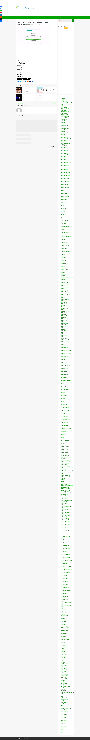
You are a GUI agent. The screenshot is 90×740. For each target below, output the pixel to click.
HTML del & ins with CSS (65, 466)
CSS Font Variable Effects (65, 294)
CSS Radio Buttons (64, 369)
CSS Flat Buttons (64, 288)
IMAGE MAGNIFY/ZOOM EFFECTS (67, 485)
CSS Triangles (63, 421)
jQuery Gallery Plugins (65, 563)
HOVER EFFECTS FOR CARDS (66, 457)
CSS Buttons (63, 254)
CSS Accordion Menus (65, 222)
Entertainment (63, 431)
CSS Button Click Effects (65, 250)
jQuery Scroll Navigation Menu (66, 602)
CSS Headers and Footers (65, 311)
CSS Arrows (63, 229)
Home (18, 17)
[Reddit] (1, 17)
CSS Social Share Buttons (65, 389)
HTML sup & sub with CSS (65, 476)
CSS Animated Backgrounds (66, 225)
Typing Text (63, 705)
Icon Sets (62, 481)
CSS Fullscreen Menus (65, 299)
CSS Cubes (63, 275)
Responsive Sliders (64, 678)
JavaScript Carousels (64, 504)
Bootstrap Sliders (64, 185)
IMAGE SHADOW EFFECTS (65, 488)
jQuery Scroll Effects (64, 601)
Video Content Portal (64, 718)
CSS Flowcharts (63, 293)
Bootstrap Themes (64, 193)
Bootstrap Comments (64, 137)
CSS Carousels (63, 260)
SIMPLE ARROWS (64, 683)
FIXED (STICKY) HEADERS (65, 434)
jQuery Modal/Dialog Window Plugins (67, 583)
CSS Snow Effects (64, 386)
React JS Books (63, 651)
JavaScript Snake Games (65, 522)
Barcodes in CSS (64, 117)
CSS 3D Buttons (63, 219)
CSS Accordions (63, 223)
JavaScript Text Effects (65, 530)
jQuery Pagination (64, 589)
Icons (62, 482)
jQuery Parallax (63, 593)
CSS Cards (62, 259)
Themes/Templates (59, 17)
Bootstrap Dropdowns (65, 145)
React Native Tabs (64, 656)
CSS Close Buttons (64, 268)
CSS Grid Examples (64, 308)
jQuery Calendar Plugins (65, 540)
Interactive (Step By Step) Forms (66, 492)
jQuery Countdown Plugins (65, 552)
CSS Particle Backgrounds (65, 365)
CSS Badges (63, 238)
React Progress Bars (64, 660)
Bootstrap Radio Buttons (65, 178)
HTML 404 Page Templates (66, 460)
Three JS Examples (64, 699)
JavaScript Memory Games (65, 512)
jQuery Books (63, 537)
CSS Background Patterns (65, 232)
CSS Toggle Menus (64, 415)
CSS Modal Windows (64, 348)
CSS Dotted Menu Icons (65, 281)
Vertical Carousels (64, 712)
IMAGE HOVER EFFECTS (65, 484)
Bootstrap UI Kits (64, 199)
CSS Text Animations (64, 403)
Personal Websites (64, 638)
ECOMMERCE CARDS (64, 427)
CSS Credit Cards (64, 274)
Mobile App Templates (65, 620)
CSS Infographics (64, 324)
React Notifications (64, 657)
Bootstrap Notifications (65, 165)
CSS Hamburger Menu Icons (66, 309)
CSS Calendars (63, 257)
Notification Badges (64, 630)
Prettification (63, 642)
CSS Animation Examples (65, 226)
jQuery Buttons (63, 539)
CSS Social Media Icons (65, 387)
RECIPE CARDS (63, 677)
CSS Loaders (63, 333)
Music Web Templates (65, 626)
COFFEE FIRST (25, 95)
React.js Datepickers (64, 669)
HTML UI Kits (63, 478)
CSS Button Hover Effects (65, 251)
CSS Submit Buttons (64, 395)
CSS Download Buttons (65, 282)
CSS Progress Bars (64, 368)
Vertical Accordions (64, 711)
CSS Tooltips (63, 418)
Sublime (51, 17)
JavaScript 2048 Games (65, 498)
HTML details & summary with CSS (67, 467)
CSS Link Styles (63, 329)
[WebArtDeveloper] (25, 9)
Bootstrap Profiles (64, 173)
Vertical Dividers (64, 714)
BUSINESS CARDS (64, 202)
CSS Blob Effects (64, 239)
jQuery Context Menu (64, 551)
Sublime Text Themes (64, 694)
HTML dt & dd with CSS (65, 469)
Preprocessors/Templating (65, 641)
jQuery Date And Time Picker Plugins (67, 555)
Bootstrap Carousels (64, 132)
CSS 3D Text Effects (64, 220)
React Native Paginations (65, 654)
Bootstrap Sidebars (64, 184)
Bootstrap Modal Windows (65, 160)
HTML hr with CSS (64, 473)
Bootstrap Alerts (64, 126)
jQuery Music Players (64, 584)
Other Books (63, 635)
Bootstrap (45, 17)
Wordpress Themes (64, 733)
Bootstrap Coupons (64, 141)
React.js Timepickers (64, 674)
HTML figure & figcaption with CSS (67, 470)
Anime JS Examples (64, 107)
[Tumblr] (1, 19)
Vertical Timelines (64, 717)
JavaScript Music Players (65, 515)
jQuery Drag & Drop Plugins (65, 557)
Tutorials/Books (68, 17)
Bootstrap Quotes (64, 176)
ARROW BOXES (63, 110)
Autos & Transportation (65, 116)
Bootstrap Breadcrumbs (65, 128)
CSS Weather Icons (64, 422)
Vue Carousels (63, 721)
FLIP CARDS (63, 436)
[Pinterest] (1, 13)
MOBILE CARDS (63, 621)
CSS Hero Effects (64, 312)
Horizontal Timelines (64, 452)
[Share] (1, 21)
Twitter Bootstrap (64, 703)
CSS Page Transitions (64, 357)
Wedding (62, 732)
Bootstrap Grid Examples (65, 151)
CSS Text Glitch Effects (65, 407)
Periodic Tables (63, 636)
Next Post (53, 103)
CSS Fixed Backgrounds (65, 287)
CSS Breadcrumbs (64, 248)
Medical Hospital (64, 617)
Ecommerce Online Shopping (66, 428)
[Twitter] (1, 8)
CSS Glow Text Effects (65, 303)
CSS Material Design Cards (65, 341)
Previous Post (20, 103)
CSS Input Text (63, 326)
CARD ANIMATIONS (64, 203)
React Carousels (64, 648)
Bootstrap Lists (63, 156)
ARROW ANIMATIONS (65, 108)
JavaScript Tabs (63, 527)
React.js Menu (63, 671)
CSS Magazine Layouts (65, 336)
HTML (39, 17)
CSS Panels (63, 360)
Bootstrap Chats (63, 134)
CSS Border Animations (65, 244)
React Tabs (63, 662)
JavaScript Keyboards (65, 510)
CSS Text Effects (64, 404)
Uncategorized (63, 706)
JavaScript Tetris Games (65, 528)
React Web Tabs (64, 665)
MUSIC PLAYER (46, 87)
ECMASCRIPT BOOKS (65, 425)
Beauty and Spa (63, 120)
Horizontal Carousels (64, 448)
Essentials (62, 433)
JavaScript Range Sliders (65, 521)
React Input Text (63, 650)
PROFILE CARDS (64, 645)
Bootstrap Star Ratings (65, 187)
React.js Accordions (64, 666)
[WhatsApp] (1, 11)
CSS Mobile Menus (64, 347)
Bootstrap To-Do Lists (65, 196)
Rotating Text (63, 680)
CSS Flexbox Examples (65, 290)
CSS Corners (63, 272)
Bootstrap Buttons (64, 129)
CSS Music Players (64, 351)
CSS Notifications (64, 354)
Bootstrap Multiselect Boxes (66, 162)
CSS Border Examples (65, 245)
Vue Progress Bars (64, 727)
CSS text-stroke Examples (65, 410)
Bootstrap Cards (64, 131)
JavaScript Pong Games (65, 518)
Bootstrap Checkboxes (65, 135)
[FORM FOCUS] (40, 100)
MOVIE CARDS (63, 624)
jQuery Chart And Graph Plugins (66, 545)
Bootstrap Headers (64, 153)
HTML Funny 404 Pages (65, 472)
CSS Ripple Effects (64, 374)
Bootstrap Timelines (64, 194)
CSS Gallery (63, 300)
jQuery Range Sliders (64, 599)
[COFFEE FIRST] (19, 100)
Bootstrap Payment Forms (65, 170)
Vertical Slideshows (64, 715)
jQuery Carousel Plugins (65, 543)
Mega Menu (63, 618)
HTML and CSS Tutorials (65, 464)
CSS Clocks (63, 266)
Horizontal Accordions (65, 446)
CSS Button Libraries (64, 253)
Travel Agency (63, 702)
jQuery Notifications (64, 586)
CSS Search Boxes (64, 377)
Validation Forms (64, 709)
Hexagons (62, 445)
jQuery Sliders (63, 609)
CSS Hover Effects (64, 320)
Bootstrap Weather (64, 200)
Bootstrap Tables (64, 188)
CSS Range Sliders (64, 371)
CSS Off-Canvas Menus (65, 356)
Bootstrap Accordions (64, 125)
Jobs (61, 533)
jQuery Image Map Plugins (65, 570)
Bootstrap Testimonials (65, 191)
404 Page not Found (64, 101)
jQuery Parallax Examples (65, 595)
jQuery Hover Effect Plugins (66, 566)
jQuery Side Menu (64, 608)
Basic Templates (64, 119)
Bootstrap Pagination (64, 169)
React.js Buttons (63, 668)
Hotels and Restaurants (65, 454)
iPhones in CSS (63, 495)
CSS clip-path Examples (65, 265)
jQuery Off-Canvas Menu (65, 587)
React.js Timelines (64, 672)
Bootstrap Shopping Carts (65, 182)
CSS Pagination (63, 359)
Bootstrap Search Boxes (65, 179)
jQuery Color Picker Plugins (66, 548)
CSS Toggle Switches (64, 416)
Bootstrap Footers (64, 147)
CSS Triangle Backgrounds (65, 419)
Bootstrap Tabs (63, 190)
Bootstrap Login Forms (65, 157)
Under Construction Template (66, 708)
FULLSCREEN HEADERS (65, 440)
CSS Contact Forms (64, 271)
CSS (21, 17)
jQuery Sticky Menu (64, 611)
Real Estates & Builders (65, 675)
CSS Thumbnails (64, 412)
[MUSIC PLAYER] (40, 93)
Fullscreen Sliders (64, 442)
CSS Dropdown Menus (65, 284)
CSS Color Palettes (64, 269)
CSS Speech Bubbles (64, 390)
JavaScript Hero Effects (65, 507)
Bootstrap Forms (64, 148)
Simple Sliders (63, 687)
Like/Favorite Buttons (64, 615)
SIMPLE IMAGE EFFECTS (65, 686)
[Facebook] (1, 6)
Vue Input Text (63, 723)
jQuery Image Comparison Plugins (67, 567)
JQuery (27, 17)
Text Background (64, 697)
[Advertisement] (55, 8)
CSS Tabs (62, 401)
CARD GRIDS (63, 205)
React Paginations (64, 659)
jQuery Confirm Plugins (65, 549)
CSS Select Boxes (64, 378)
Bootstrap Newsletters (65, 163)
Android (62, 104)
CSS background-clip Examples (66, 236)
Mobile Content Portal (65, 623)
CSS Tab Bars (63, 398)
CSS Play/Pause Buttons (65, 366)
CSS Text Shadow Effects (65, 409)
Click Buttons (63, 211)
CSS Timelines (63, 413)
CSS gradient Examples (65, 306)
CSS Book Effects (64, 242)
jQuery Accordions (64, 534)
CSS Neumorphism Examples (66, 353)
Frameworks (63, 439)
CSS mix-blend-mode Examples (66, 345)
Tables (62, 696)
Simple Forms (63, 684)
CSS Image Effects (64, 323)
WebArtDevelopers (30, 24)
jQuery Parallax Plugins (65, 596)
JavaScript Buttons (64, 503)
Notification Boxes (64, 632)
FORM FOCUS (46, 95)
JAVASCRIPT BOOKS (64, 501)
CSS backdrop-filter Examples (66, 231)
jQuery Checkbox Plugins (65, 546)
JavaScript (33, 17)
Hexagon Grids (63, 443)
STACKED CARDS (64, 690)
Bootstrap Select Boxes (65, 181)
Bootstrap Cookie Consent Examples (67, 138)
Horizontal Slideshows (65, 451)
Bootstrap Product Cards (65, 172)
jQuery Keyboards (64, 575)
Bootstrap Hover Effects (65, 154)
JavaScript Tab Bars (64, 525)
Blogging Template (64, 123)
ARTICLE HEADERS (64, 114)
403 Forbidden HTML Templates (66, 99)
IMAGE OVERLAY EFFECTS (65, 487)
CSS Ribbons (63, 372)
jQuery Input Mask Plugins (65, 572)
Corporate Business (64, 216)
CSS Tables (63, 400)
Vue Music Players (64, 724)
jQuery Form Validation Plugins (66, 560)
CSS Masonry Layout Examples (66, 339)
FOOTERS (62, 437)
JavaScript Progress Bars (26, 20)
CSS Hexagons (63, 314)
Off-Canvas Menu (64, 633)
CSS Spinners (63, 392)
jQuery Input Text (64, 573)
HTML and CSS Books (65, 463)
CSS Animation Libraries (65, 228)
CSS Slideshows (64, 384)
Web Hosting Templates (65, 730)
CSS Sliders (63, 383)
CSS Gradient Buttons (64, 305)
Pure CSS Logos (64, 647)
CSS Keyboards (63, 327)
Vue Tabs (62, 729)
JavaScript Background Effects (66, 500)
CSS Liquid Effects (64, 330)
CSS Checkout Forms (64, 263)
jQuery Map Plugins (64, 578)
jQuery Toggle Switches (65, 614)
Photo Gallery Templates (65, 639)
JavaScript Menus (64, 513)
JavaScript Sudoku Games (65, 524)
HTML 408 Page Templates (66, 461)
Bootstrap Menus (64, 159)
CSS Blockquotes (64, 241)
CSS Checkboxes (64, 262)
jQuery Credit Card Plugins (65, 554)
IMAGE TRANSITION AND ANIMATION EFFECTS (65, 491)
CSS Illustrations (64, 321)
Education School (64, 430)
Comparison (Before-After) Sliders (67, 213)
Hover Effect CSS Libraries (65, 455)
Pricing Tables (63, 644)
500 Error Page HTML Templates (67, 102)
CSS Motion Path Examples (66, 350)
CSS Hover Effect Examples (66, 318)
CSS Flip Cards (63, 291)
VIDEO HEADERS (64, 720)
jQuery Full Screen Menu (65, 561)
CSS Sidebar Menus (64, 381)
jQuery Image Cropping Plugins (66, 569)
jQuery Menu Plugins (64, 581)
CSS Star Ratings (64, 393)
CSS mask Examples (64, 338)
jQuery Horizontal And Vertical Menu (67, 564)
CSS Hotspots (63, 317)
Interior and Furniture (64, 494)
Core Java (62, 214)
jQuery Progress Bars (64, 598)
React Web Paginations (65, 663)
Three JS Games (64, 700)
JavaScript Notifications (65, 516)
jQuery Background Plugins (65, 536)
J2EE (61, 497)
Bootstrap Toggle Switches (65, 197)
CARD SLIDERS (63, 208)
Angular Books (63, 105)
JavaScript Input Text (64, 509)
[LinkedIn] (1, 15)
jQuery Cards (63, 542)
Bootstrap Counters (64, 140)
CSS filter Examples (64, 285)
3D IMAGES (63, 98)
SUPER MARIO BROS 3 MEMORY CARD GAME (28, 88)
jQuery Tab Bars (63, 612)
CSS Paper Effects (64, 362)
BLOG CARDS (63, 122)
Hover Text (63, 458)
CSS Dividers (63, 279)
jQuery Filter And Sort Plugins (66, 558)
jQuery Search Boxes (64, 604)
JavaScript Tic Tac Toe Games (66, 531)
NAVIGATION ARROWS (65, 627)
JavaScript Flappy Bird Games (66, 506)
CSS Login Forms (64, 335)
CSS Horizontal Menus (65, 315)
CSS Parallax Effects (64, 363)
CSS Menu (62, 342)
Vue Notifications (64, 726)
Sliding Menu (63, 689)
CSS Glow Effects (64, 302)
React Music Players (64, 653)
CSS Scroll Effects (64, 375)
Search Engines (63, 681)
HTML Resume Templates (65, 475)
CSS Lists (62, 332)
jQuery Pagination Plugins (65, 592)
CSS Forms (63, 296)
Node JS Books (63, 629)
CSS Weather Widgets (65, 424)
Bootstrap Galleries (64, 150)
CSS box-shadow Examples (66, 247)
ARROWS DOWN (64, 113)
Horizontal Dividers (64, 449)
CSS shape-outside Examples (66, 380)
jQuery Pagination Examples (66, 590)
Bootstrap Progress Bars (65, 175)
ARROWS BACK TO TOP (65, 111)
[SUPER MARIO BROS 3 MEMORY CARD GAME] (19, 93)
